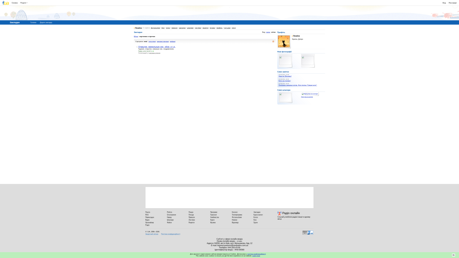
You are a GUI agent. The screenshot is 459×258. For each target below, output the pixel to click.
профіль (219, 28)
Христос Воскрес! (285, 76)
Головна (15, 3)
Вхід (444, 3)
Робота (169, 212)
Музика (213, 222)
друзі (234, 28)
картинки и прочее (154, 53)
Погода (191, 215)
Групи (256, 222)
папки (268, 32)
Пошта (147, 212)
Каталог (235, 212)
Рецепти (191, 222)
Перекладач (149, 217)
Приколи (192, 217)
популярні (152, 41)
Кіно (255, 220)
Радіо (147, 225)
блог (163, 28)
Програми (213, 212)
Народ (169, 217)
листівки (198, 28)
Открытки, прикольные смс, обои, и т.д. (156, 47)
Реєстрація (453, 3)
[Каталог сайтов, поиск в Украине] (308, 232)
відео (168, 28)
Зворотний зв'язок (151, 234)
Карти (212, 220)
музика (212, 28)
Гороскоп (213, 215)
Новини (234, 220)
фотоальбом (155, 28)
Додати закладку (46, 22)
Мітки (136, 36)
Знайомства (214, 217)
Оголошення (171, 215)
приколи (174, 28)
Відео (147, 220)
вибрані (172, 41)
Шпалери (170, 220)
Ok (454, 255)
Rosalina (138, 28)
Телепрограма (237, 215)
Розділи (23, 3)
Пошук (191, 212)
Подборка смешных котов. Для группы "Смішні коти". (298, 85)
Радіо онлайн (291, 213)
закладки (182, 28)
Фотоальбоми (237, 217)
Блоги (256, 217)
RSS (147, 215)
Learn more (256, 256)
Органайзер (149, 222)
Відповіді (235, 222)
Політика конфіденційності (170, 234)
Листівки (192, 220)
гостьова (227, 28)
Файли (169, 222)
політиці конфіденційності (256, 254)
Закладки (257, 212)
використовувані (163, 41)
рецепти (205, 28)
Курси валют (258, 215)
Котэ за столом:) (285, 81)
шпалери (190, 28)
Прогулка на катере (307, 97)
